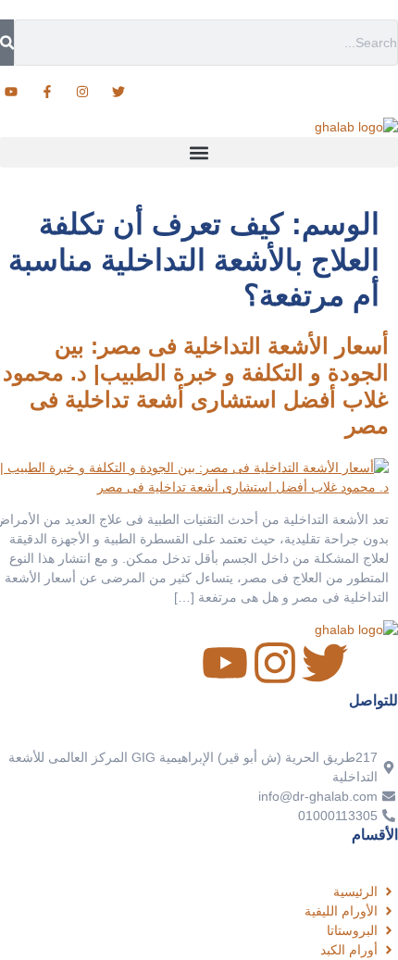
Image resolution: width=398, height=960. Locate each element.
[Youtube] (225, 663)
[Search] (7, 42)
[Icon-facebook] (375, 663)
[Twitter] (325, 663)
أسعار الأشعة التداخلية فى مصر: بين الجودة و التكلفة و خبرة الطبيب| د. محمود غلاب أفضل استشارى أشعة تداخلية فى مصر (196, 385)
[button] (199, 152)
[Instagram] (275, 663)
